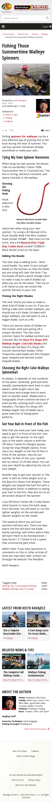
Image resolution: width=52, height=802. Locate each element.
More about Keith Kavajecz (36, 729)
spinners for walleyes (24, 136)
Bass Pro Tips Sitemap (26, 785)
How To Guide (26, 588)
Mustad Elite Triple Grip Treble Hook (23, 244)
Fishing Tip (8, 585)
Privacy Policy (34, 780)
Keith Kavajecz (20, 100)
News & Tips (23, 34)
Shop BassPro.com (6, 12)
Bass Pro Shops (10, 680)
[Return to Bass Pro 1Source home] (32, 9)
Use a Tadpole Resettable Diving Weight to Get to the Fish (13, 635)
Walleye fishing (10, 588)
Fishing (35, 34)
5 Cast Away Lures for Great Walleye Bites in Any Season (38, 635)
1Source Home (8, 34)
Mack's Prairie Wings (26, 756)
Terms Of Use (17, 780)
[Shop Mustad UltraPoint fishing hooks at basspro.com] (33, 199)
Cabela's (35, 751)
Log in (45, 26)
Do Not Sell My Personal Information (25, 775)
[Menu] (3, 26)
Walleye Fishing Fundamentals (37, 673)
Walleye (44, 34)
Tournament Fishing (25, 585)
